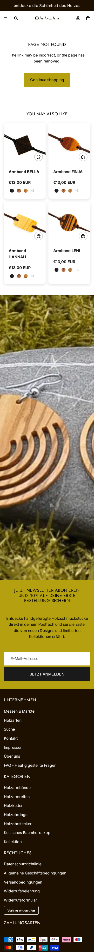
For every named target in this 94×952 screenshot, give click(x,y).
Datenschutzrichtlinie (22, 864)
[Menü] (5, 18)
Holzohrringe (15, 814)
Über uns (12, 756)
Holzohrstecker (18, 823)
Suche (9, 729)
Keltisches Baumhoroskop (27, 832)
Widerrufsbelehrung (22, 891)
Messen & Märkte (19, 711)
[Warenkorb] (88, 18)
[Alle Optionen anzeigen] (32, 190)
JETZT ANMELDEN (47, 674)
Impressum (14, 747)
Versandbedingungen (23, 881)
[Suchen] (16, 18)
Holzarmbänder (18, 787)
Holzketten (13, 805)
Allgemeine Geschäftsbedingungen (35, 873)
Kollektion (13, 841)
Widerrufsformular (20, 899)
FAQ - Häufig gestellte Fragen (30, 765)
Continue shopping (47, 79)
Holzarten (12, 720)
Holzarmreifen (17, 796)
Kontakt (11, 738)
